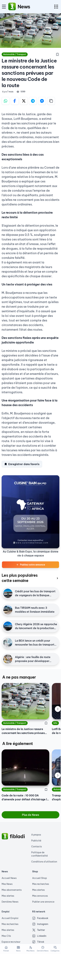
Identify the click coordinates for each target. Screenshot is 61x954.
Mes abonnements (12, 889)
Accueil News (9, 878)
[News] (12, 7)
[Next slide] (58, 709)
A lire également (17, 743)
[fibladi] (5, 836)
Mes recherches (40, 884)
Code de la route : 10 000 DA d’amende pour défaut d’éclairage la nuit (25, 797)
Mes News (7, 884)
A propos (36, 834)
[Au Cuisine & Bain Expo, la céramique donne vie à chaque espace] (30, 511)
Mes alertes (8, 895)
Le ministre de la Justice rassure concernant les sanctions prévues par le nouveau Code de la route (23, 731)
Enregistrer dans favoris (23, 464)
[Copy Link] (51, 101)
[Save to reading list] (57, 54)
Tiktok (40, 941)
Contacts (36, 846)
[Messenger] (42, 101)
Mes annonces (40, 895)
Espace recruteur (11, 941)
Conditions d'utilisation (44, 861)
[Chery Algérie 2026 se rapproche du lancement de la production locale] (7, 626)
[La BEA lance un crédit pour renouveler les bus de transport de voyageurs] (7, 642)
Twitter (41, 930)
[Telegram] (33, 101)
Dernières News (10, 901)
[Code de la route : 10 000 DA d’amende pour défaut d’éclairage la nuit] (25, 767)
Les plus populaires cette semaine (20, 578)
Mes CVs (6, 935)
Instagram (42, 924)
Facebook (42, 918)
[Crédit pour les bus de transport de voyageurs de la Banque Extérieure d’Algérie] (7, 593)
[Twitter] (24, 101)
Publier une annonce (43, 901)
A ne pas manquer (19, 677)
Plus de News (30, 814)
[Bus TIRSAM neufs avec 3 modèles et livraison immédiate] (7, 609)
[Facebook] (15, 101)
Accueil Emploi (10, 918)
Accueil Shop (39, 878)
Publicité (36, 840)
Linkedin (41, 935)
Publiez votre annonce (32, 564)
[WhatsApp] (5, 101)
